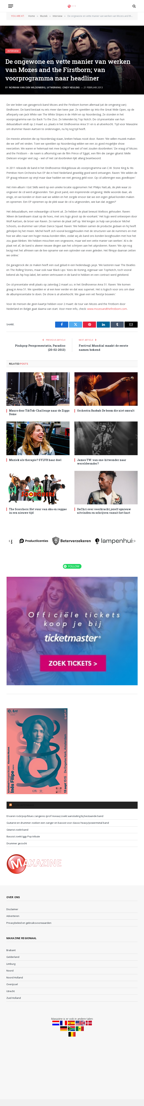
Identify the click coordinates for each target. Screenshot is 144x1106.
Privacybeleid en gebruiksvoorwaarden (28, 923)
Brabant (11, 950)
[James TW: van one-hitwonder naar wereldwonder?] (106, 438)
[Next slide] (134, 541)
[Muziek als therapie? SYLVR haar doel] (38, 438)
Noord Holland (14, 977)
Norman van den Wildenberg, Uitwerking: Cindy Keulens (44, 87)
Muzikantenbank (23, 805)
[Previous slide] (9, 541)
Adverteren (12, 916)
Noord (10, 970)
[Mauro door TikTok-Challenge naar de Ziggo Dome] (38, 389)
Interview (13, 51)
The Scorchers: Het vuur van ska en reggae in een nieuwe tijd (38, 510)
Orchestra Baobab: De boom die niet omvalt (105, 410)
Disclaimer (12, 909)
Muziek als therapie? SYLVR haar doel (35, 460)
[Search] (134, 6)
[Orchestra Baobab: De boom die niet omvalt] (106, 389)
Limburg (10, 964)
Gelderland (12, 957)
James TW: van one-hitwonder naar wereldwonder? (101, 461)
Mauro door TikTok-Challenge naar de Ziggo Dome (39, 412)
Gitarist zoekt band (17, 829)
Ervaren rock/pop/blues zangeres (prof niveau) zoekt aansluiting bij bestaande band (55, 816)
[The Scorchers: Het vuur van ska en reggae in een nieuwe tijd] (38, 487)
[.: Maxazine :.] (72, 6)
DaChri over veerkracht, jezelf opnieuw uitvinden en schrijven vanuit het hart (104, 510)
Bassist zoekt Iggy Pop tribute (23, 836)
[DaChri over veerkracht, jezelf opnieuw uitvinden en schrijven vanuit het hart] (106, 487)
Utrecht (10, 991)
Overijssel (12, 984)
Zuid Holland (13, 998)
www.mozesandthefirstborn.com (107, 309)
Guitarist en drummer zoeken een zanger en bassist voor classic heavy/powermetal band (58, 822)
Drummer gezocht (17, 843)
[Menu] (10, 6)
